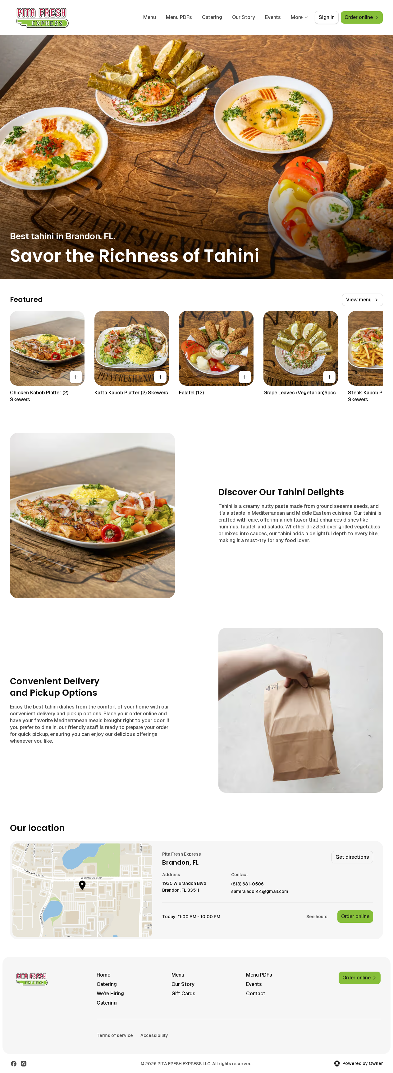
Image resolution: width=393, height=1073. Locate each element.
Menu (149, 17)
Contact (255, 993)
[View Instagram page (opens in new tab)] (23, 1063)
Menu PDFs (179, 17)
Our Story (243, 17)
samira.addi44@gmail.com (259, 891)
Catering (212, 17)
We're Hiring (110, 993)
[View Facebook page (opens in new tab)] (13, 1063)
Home (103, 975)
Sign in (327, 17)
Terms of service (115, 1035)
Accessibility (154, 1035)
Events (273, 17)
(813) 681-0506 (247, 884)
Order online (355, 916)
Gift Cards (183, 993)
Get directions (352, 857)
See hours (316, 916)
